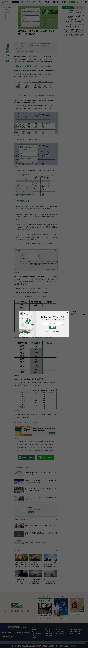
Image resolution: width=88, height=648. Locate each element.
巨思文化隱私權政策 (55, 331)
